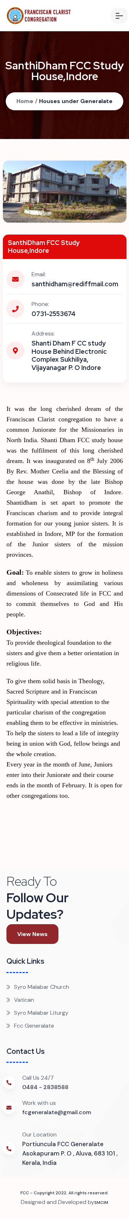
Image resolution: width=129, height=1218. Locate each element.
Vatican (24, 1000)
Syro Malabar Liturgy (41, 1012)
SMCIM (101, 1202)
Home (24, 101)
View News (32, 934)
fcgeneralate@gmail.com (56, 1112)
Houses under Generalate (76, 101)
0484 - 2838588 (45, 1087)
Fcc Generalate (34, 1025)
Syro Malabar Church (41, 987)
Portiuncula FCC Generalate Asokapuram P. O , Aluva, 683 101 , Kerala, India (70, 1153)
